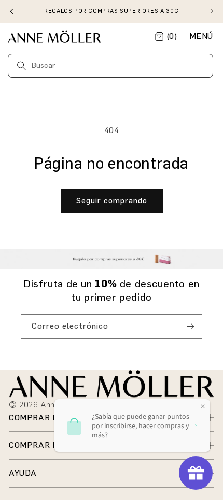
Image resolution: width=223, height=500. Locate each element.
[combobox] (110, 65)
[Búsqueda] (21, 65)
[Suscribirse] (190, 326)
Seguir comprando (111, 200)
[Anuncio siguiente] (211, 11)
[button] (201, 36)
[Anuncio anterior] (11, 11)
